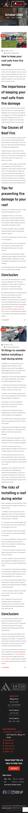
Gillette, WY (9, 752)
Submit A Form (18, 810)
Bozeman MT (9, 740)
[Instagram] (9, 792)
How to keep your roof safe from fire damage (12, 61)
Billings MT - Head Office (13, 732)
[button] (26, 4)
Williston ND (9, 743)
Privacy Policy (10, 810)
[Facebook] (4, 792)
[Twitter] (21, 792)
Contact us (7, 311)
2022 (13, 17)
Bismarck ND (9, 746)
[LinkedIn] (13, 792)
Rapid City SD (10, 749)
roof (4, 98)
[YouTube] (17, 792)
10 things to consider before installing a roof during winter (13, 355)
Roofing (3, 35)
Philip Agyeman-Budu (13, 53)
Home (7, 17)
